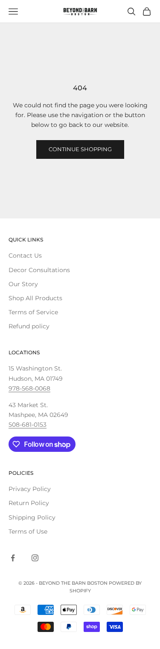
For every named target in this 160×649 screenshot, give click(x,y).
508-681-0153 (28, 424)
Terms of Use (28, 531)
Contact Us (25, 255)
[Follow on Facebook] (13, 558)
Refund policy (29, 326)
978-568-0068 (29, 388)
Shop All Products (35, 298)
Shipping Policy (32, 517)
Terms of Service (33, 312)
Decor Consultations (39, 270)
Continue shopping (80, 149)
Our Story (23, 284)
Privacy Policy (30, 489)
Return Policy (29, 503)
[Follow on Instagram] (35, 558)
